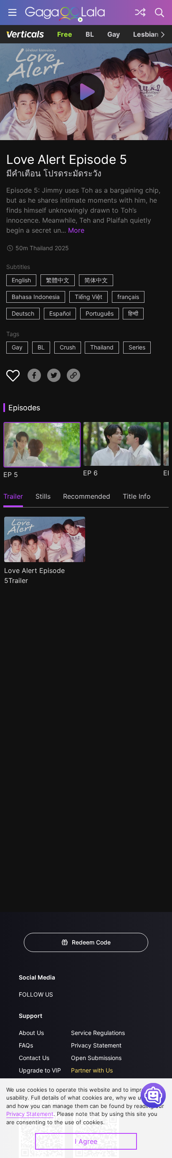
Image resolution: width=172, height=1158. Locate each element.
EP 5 (10, 474)
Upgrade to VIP (40, 1070)
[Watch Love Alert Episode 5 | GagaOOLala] (65, 12)
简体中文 (96, 280)
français (128, 296)
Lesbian (146, 34)
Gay (113, 34)
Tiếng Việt (88, 296)
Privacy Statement (96, 1045)
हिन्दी (133, 313)
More (76, 230)
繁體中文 (57, 280)
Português (100, 313)
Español (60, 313)
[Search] (160, 12)
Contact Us (34, 1057)
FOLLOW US (36, 994)
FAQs (26, 1045)
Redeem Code (91, 942)
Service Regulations (98, 1032)
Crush (68, 347)
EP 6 (90, 473)
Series (137, 347)
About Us (31, 1032)
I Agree (86, 1141)
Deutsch (23, 313)
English (21, 280)
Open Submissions (96, 1057)
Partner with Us (92, 1070)
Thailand (102, 347)
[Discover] (140, 12)
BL (90, 34)
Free (64, 34)
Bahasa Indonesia (36, 296)
